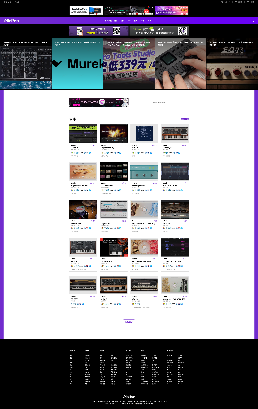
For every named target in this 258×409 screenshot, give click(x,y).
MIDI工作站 (129, 360)
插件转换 (128, 379)
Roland (180, 379)
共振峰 (87, 379)
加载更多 (129, 321)
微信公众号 (227, 2)
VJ (126, 374)
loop (71, 372)
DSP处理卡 (144, 381)
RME (179, 377)
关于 (150, 401)
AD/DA (154, 370)
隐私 (159, 401)
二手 (142, 20)
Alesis (180, 355)
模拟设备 (154, 358)
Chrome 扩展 (144, 401)
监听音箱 (143, 379)
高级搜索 (185, 119)
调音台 (102, 367)
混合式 (87, 367)
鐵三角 (180, 358)
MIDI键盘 (143, 355)
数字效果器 (144, 384)
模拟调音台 (144, 365)
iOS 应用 (93, 401)
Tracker (128, 370)
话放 (142, 374)
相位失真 (87, 374)
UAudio (180, 381)
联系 (155, 401)
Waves (169, 384)
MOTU (169, 372)
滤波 (101, 372)
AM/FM (87, 360)
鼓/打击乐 (72, 367)
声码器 (102, 379)
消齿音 (102, 362)
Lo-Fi (112, 362)
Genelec (169, 365)
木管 (71, 381)
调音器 (113, 384)
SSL (168, 377)
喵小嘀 (108, 401)
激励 (101, 355)
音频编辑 (128, 365)
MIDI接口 (143, 360)
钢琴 (71, 370)
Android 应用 (101, 401)
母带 (112, 360)
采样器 (154, 379)
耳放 (142, 377)
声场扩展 (102, 365)
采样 (86, 362)
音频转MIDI (114, 372)
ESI (179, 365)
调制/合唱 (114, 367)
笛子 (71, 377)
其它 (86, 384)
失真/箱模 (114, 370)
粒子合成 (87, 365)
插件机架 (128, 367)
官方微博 (240, 2)
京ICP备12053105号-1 (128, 404)
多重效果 (102, 381)
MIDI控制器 (144, 358)
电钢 (71, 362)
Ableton (169, 355)
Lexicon (180, 367)
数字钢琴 (154, 365)
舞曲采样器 (155, 381)
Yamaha (180, 384)
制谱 (127, 381)
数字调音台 (144, 367)
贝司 (71, 360)
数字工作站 (155, 374)
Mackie (169, 370)
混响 (101, 358)
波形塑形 (87, 377)
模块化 (87, 372)
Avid (179, 360)
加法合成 (87, 358)
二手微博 (252, 2)
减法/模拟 (87, 355)
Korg (168, 367)
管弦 (71, 365)
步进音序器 (129, 377)
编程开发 (128, 384)
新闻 (115, 20)
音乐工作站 (129, 358)
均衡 (101, 374)
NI (179, 372)
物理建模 (87, 381)
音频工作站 (129, 355)
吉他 (71, 374)
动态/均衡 (155, 372)
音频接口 (143, 362)
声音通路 (113, 374)
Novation (181, 374)
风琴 (71, 379)
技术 (135, 20)
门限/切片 (103, 377)
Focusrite (170, 362)
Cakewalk (181, 362)
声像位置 (102, 384)
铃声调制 (113, 381)
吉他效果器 (155, 367)
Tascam (169, 379)
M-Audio (180, 370)
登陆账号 (8, 2)
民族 (71, 358)
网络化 (113, 379)
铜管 (71, 355)
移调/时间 (103, 370)
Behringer (170, 360)
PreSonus (170, 374)
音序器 (154, 384)
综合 (71, 384)
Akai (168, 358)
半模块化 (87, 370)
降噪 (112, 355)
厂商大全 (108, 20)
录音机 (113, 377)
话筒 (142, 370)
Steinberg (170, 381)
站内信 (17, 2)
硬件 (122, 20)
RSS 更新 (136, 401)
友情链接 (164, 401)
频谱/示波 (114, 358)
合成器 (154, 355)
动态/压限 (114, 365)
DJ (126, 372)
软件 (129, 20)
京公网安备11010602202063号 (144, 404)
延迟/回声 (103, 360)
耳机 (142, 372)
